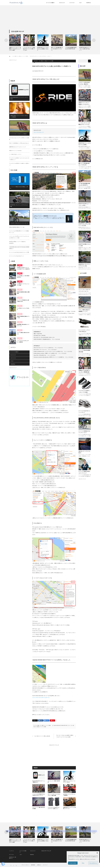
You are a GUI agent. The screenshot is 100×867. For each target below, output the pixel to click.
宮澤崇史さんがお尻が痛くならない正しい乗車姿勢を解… (84, 371)
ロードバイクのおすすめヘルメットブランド (84, 411)
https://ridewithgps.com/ (39, 132)
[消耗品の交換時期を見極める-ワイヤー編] (12, 316)
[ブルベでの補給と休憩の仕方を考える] (12, 332)
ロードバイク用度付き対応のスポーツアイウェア (84, 472)
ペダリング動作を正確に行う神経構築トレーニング (84, 310)
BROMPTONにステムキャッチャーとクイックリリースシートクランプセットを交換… (85, 269)
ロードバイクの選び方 (50, 2)
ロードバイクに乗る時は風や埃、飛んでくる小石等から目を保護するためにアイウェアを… (85, 476)
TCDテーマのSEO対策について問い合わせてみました (19, 143)
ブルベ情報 (37, 725)
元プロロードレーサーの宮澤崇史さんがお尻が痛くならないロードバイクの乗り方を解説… (85, 375)
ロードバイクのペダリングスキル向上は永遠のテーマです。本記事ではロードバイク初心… (85, 314)
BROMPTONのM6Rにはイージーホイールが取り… (85, 204)
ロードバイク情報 (15, 44)
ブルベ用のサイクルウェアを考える (23, 309)
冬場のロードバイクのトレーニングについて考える (69, 781)
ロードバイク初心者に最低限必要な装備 (84, 351)
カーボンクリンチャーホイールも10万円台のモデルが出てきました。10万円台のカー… (85, 294)
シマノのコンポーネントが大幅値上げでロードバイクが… (84, 123)
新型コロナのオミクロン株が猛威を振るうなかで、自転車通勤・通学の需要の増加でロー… (85, 188)
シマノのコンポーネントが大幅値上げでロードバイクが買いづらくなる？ (15, 49)
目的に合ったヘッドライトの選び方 (84, 452)
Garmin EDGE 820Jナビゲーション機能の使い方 (38, 781)
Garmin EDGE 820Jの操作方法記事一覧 (40, 697)
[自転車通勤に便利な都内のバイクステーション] (12, 324)
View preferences (93, 863)
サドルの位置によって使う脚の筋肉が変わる (23, 276)
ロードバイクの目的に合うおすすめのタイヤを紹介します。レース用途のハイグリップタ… (85, 436)
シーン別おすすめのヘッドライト (15, 154)
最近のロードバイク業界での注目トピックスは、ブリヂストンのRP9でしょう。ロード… (85, 87)
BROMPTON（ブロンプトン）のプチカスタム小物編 (19, 205)
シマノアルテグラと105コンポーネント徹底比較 (23, 341)
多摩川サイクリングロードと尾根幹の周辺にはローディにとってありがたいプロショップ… (85, 107)
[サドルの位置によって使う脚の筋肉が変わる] (12, 275)
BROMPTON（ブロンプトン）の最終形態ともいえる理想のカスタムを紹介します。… (85, 249)
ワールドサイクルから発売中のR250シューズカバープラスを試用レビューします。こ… (85, 395)
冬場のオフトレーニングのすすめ (15, 150)
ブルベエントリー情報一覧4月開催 (54, 781)
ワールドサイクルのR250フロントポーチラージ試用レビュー (54, 808)
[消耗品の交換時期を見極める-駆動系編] (12, 292)
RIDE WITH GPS (64, 725)
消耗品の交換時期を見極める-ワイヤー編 (16, 227)
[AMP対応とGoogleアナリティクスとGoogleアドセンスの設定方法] (12, 267)
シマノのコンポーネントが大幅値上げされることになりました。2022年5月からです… (85, 128)
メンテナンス (43, 44)
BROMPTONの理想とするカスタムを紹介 (85, 245)
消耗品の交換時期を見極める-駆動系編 (23, 293)
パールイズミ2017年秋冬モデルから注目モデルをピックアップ (38, 795)
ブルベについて (62, 2)
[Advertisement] (50, 19)
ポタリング (57, 44)
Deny (83, 863)
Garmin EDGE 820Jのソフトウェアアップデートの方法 (19, 98)
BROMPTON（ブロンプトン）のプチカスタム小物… (85, 265)
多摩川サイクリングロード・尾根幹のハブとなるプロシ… (84, 103)
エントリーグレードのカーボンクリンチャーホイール (84, 290)
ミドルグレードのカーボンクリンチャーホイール (19, 223)
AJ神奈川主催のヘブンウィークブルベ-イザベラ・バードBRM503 (19, 116)
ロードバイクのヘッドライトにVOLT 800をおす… (84, 331)
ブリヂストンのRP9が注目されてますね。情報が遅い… (84, 83)
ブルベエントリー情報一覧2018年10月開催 (38, 808)
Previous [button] (6, 40)
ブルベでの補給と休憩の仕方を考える (23, 333)
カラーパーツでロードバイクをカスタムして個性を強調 (54, 795)
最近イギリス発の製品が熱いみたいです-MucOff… (84, 164)
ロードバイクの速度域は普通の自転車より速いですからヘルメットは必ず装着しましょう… (85, 416)
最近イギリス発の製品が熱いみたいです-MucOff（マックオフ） (43, 49)
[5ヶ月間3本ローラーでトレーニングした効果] (12, 284)
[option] (16, 42)
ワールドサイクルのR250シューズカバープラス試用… (84, 391)
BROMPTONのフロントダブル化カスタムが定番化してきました (29, 49)
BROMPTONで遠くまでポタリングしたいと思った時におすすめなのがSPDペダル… (85, 229)
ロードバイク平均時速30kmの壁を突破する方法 (23, 301)
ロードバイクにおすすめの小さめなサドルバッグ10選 (19, 252)
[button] (97, 853)
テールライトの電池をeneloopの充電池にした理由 (19, 187)
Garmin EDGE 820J (57, 725)
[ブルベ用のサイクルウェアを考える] (12, 308)
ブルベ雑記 (42, 725)
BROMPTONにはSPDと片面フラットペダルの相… (85, 224)
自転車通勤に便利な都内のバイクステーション (23, 325)
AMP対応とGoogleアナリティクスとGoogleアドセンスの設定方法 (23, 268)
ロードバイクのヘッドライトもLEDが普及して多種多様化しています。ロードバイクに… (85, 456)
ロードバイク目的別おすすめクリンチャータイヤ (84, 432)
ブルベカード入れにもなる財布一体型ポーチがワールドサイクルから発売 (64, 736)
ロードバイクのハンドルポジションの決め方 (18, 133)
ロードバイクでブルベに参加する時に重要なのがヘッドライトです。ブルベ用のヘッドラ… (85, 335)
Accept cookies (72, 863)
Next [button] (94, 40)
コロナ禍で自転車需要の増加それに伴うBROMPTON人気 (57, 48)
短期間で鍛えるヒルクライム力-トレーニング (17, 146)
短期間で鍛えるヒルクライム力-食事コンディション (69, 808)
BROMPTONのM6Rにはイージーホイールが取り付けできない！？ (71, 49)
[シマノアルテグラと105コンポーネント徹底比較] (12, 340)
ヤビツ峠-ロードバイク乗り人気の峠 (42, 736)
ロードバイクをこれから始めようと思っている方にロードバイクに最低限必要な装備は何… (85, 355)
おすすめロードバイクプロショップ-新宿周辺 (69, 795)
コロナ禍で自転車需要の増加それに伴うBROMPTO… (84, 184)
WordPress (88, 2)
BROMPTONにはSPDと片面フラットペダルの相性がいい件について (85, 49)
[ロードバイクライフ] (16, 2)
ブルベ (80, 2)
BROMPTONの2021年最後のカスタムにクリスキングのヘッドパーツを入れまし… (85, 208)
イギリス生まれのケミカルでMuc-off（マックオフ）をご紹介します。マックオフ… (85, 168)
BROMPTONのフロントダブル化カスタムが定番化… (85, 144)
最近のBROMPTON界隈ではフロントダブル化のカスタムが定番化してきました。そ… (85, 148)
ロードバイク (72, 2)
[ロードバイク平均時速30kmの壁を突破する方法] (12, 300)
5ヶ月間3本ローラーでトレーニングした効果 (23, 284)
